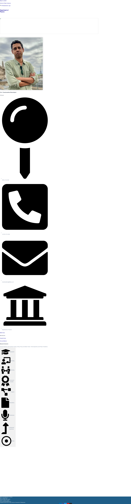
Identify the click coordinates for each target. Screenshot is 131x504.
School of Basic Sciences (5, 3)
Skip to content (3, 0)
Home (1, 17)
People (20, 17)
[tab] (8, 351)
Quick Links (27, 17)
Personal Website (3, 340)
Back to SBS (35, 17)
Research (14, 17)
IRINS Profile (2, 332)
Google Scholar (3, 338)
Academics (6, 17)
